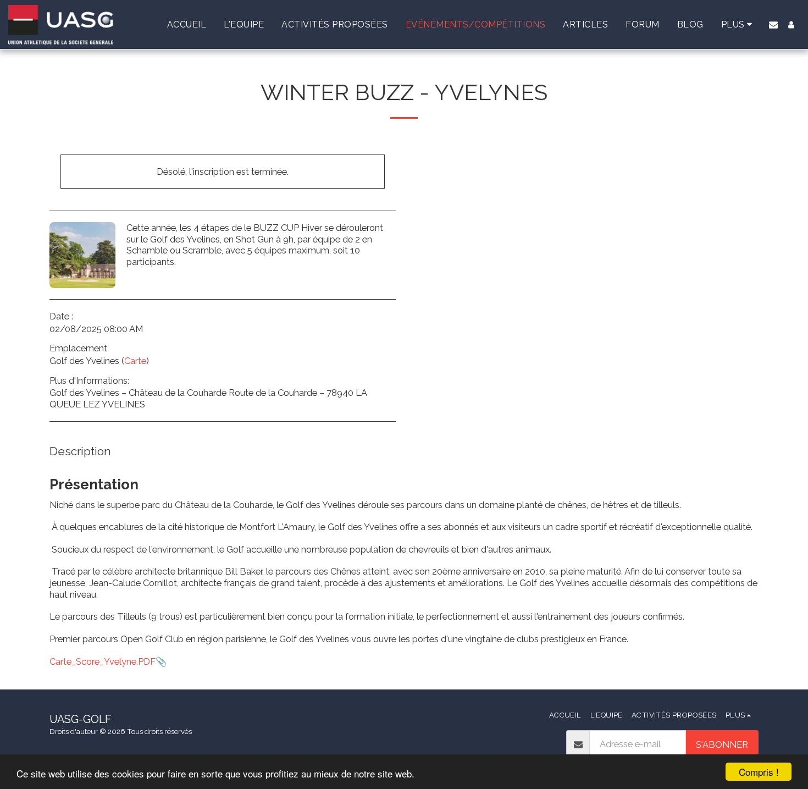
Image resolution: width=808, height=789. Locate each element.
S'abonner (722, 744)
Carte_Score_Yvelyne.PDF (102, 661)
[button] (773, 24)
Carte (135, 360)
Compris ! (759, 772)
